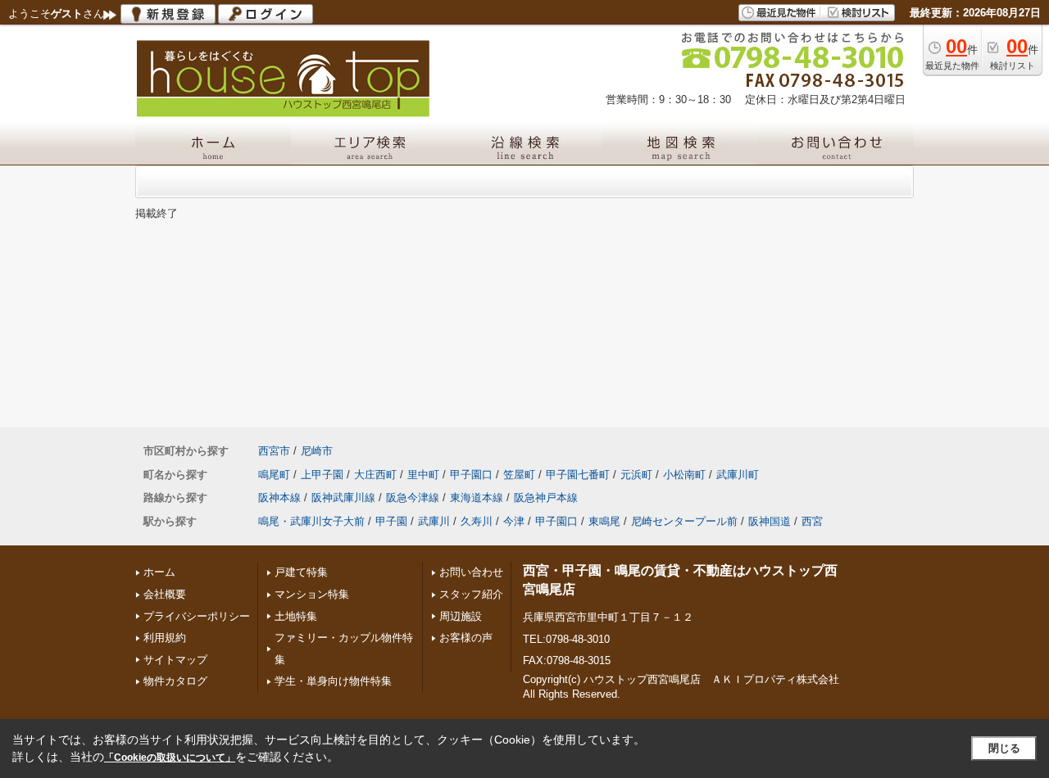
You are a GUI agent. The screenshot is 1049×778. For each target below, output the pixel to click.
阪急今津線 (412, 497)
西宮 (812, 521)
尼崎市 (317, 451)
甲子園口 (471, 474)
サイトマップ (175, 660)
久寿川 (477, 521)
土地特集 (296, 616)
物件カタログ (175, 681)
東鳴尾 (604, 521)
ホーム (159, 572)
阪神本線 (279, 497)
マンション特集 (312, 594)
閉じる (1004, 748)
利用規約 (164, 637)
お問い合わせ (471, 572)
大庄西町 (375, 474)
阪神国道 (769, 521)
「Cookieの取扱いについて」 (169, 757)
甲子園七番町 (578, 474)
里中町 (423, 474)
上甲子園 (322, 474)
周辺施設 (460, 616)
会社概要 (164, 594)
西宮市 (274, 451)
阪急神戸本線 (546, 497)
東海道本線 (476, 497)
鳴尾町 (274, 474)
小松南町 (684, 474)
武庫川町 (737, 474)
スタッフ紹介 (471, 594)
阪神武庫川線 (343, 497)
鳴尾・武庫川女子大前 (311, 521)
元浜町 (636, 474)
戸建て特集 (301, 572)
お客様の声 (466, 637)
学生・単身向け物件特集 (333, 681)
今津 (513, 521)
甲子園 (391, 521)
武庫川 (434, 521)
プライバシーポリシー (196, 616)
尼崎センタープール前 (684, 521)
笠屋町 (519, 474)
